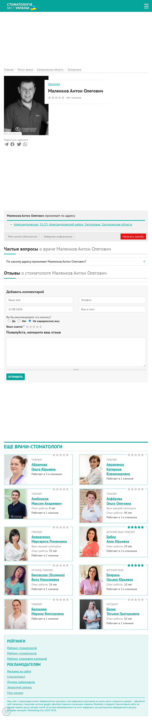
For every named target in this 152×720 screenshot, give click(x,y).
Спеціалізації (16, 677)
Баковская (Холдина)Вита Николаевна (48, 577)
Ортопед (54, 84)
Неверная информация (58, 236)
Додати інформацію (21, 682)
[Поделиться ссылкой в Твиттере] (18, 145)
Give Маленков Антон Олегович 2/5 (30, 326)
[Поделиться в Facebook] (12, 145)
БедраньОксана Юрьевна (119, 577)
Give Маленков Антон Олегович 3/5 (34, 326)
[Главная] (24, 5)
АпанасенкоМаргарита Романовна (49, 539)
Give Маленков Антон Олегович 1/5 (27, 326)
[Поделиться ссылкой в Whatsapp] (25, 145)
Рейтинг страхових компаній (27, 659)
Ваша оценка (15, 326)
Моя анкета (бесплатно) (22, 236)
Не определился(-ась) (46, 321)
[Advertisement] (76, 39)
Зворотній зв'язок (19, 687)
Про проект (15, 693)
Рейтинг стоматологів (22, 653)
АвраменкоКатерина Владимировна (118, 469)
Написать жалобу (133, 236)
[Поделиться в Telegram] (6, 145)
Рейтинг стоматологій (22, 648)
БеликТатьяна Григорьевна (122, 611)
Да (13, 321)
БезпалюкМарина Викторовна (47, 611)
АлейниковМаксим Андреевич (46, 500)
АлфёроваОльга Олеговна (118, 500)
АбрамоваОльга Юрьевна (43, 466)
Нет (24, 321)
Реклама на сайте (19, 671)
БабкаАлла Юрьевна (117, 539)
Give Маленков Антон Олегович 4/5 (37, 326)
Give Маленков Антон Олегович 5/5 (41, 326)
